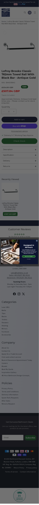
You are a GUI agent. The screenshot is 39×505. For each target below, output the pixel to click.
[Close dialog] (37, 241)
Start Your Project (29, 256)
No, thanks (28, 259)
